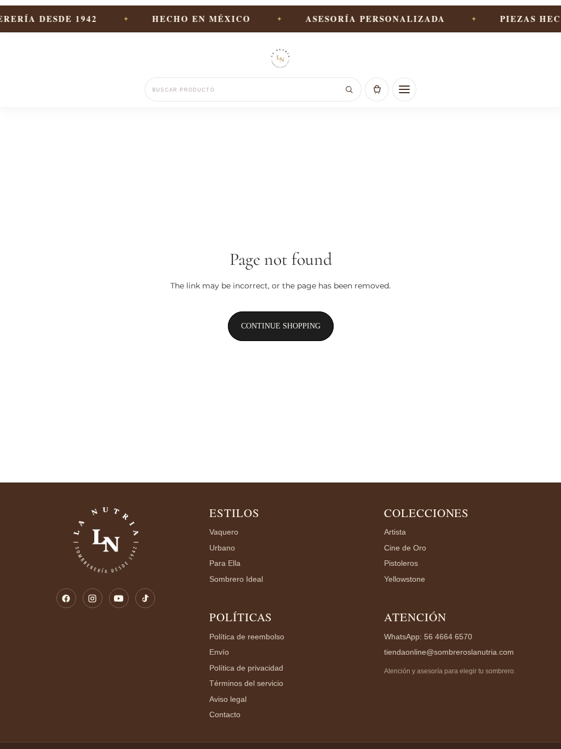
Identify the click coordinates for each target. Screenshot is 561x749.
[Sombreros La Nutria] (280, 59)
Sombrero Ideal (236, 579)
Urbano (222, 548)
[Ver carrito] (377, 89)
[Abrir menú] (404, 89)
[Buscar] (349, 89)
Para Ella (225, 563)
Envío (219, 652)
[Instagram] (92, 598)
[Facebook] (66, 598)
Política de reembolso (246, 637)
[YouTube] (119, 598)
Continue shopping (280, 326)
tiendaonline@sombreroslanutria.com (449, 652)
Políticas (241, 616)
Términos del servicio (246, 683)
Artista (395, 532)
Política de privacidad (246, 668)
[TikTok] (145, 598)
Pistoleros (401, 563)
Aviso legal (228, 699)
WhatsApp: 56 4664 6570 (428, 637)
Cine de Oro (405, 548)
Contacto (225, 715)
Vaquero (223, 532)
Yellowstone (404, 579)
